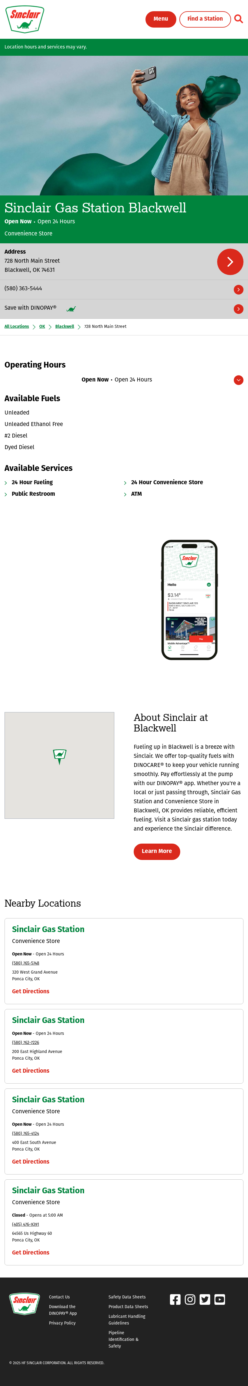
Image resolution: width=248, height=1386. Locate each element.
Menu (161, 19)
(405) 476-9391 (25, 1224)
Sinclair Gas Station (48, 930)
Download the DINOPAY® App (63, 1310)
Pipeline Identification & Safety (124, 1340)
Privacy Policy (62, 1323)
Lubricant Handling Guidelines (127, 1320)
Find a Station (205, 19)
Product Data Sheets (128, 1307)
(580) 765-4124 (25, 1133)
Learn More (157, 852)
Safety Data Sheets (127, 1297)
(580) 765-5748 (25, 963)
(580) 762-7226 (25, 1043)
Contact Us (59, 1297)
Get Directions (30, 992)
